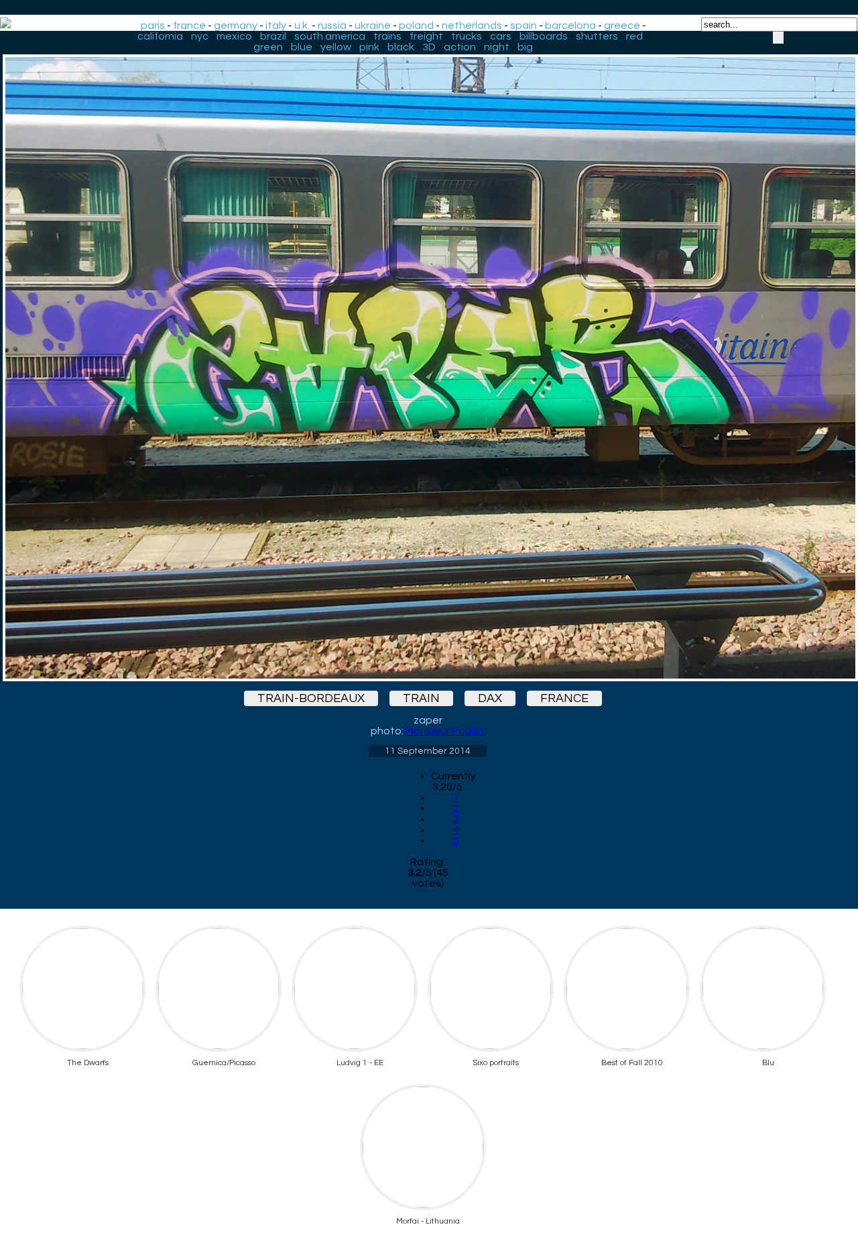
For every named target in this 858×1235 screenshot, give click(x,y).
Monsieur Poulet (445, 731)
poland (416, 25)
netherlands (472, 25)
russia (332, 25)
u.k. (302, 25)
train (421, 698)
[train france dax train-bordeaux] (428, 356)
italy (275, 25)
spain (523, 25)
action (460, 47)
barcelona (570, 25)
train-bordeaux (311, 698)
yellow (335, 47)
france (189, 25)
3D (429, 47)
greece (622, 25)
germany (235, 25)
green (268, 47)
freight (426, 36)
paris (153, 25)
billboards (543, 36)
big (525, 47)
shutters (597, 36)
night (496, 47)
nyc (199, 36)
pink (369, 47)
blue (301, 47)
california (160, 36)
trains (387, 36)
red (634, 36)
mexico (234, 36)
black (400, 47)
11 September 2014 (428, 751)
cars (500, 36)
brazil (273, 36)
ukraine (373, 25)
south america (329, 36)
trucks (466, 36)
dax (490, 698)
